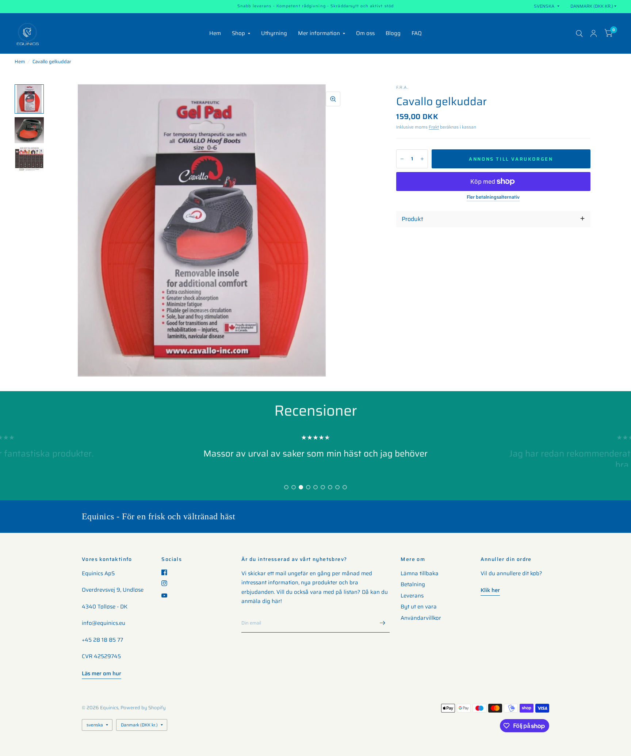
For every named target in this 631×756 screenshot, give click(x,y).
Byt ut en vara (419, 606)
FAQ (417, 33)
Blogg (393, 33)
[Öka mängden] (422, 159)
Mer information (319, 33)
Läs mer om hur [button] (101, 673)
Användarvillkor (421, 618)
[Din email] (382, 623)
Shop (238, 33)
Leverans (412, 595)
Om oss (365, 33)
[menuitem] (215, 33)
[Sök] (579, 33)
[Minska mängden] (402, 159)
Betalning (413, 584)
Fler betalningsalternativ (493, 197)
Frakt (434, 126)
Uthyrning (274, 33)
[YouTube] (167, 595)
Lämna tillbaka (420, 573)
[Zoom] (333, 99)
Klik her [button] (490, 590)
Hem (215, 33)
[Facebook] (167, 572)
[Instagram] (167, 583)
